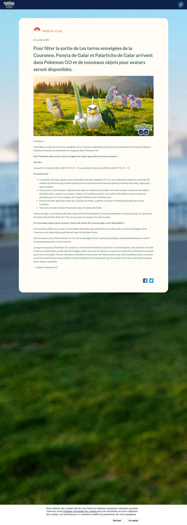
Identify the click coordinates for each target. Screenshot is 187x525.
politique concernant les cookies (80, 511)
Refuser (117, 520)
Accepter (133, 520)
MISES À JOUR (52, 31)
